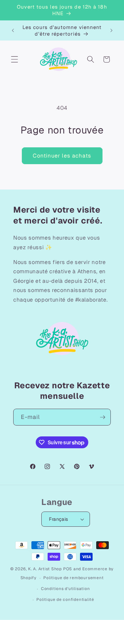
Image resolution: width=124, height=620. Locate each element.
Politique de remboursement (73, 577)
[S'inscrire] (102, 417)
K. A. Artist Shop (45, 569)
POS (67, 569)
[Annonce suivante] (111, 30)
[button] (14, 59)
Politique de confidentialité (65, 599)
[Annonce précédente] (13, 30)
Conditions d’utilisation (65, 588)
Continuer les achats (62, 155)
